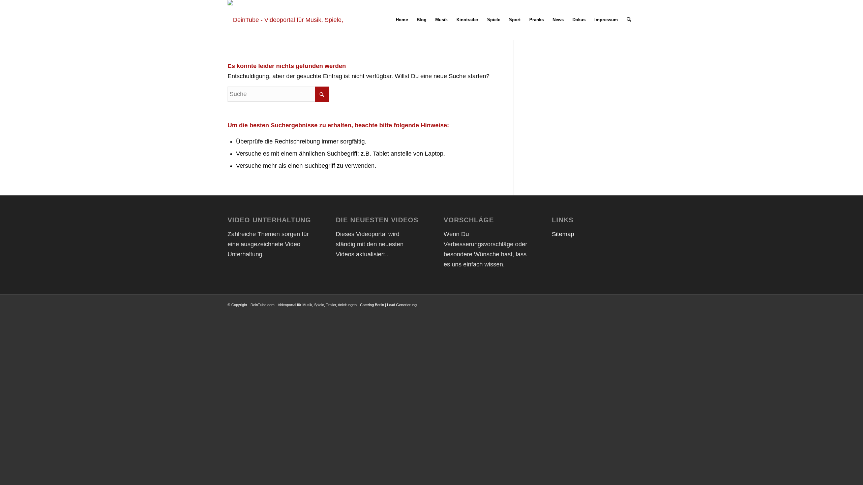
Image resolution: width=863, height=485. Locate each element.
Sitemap (563, 234)
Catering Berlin (372, 305)
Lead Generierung (402, 305)
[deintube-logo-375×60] (287, 20)
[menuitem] (401, 20)
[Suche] (628, 20)
